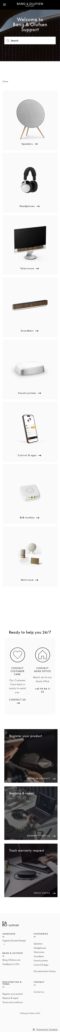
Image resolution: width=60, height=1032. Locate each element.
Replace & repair (10, 998)
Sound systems (41, 960)
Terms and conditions (12, 1002)
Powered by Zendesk (47, 1029)
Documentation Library (45, 971)
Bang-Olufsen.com (11, 960)
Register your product (12, 994)
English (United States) (14, 940)
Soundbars (39, 956)
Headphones (40, 948)
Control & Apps (41, 964)
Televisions (39, 952)
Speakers (38, 943)
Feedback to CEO (10, 964)
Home (5, 81)
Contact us (39, 992)
